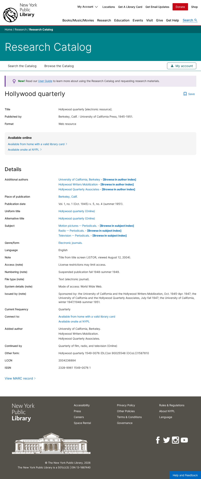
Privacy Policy (126, 405)
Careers (79, 417)
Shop (194, 6)
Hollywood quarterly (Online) (76, 211)
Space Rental (82, 423)
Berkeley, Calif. (68, 196)
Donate (180, 6)
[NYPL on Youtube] (184, 440)
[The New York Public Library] (20, 12)
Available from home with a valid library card (86, 316)
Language (165, 417)
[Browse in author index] (119, 179)
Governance (124, 423)
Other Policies (126, 411)
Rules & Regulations (171, 405)
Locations (108, 6)
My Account (85, 6)
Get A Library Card (130, 6)
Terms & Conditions (129, 417)
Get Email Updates (157, 6)
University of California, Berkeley (79, 179)
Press (77, 411)
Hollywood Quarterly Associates (78, 189)
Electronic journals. (70, 242)
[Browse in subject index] (117, 225)
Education (122, 20)
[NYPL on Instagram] (176, 440)
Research (104, 20)
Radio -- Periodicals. (71, 230)
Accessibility (82, 405)
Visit (149, 20)
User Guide (45, 81)
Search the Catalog (22, 66)
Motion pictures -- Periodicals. (77, 225)
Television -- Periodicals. (74, 235)
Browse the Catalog (59, 66)
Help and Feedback (185, 475)
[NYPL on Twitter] (167, 440)
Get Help (172, 20)
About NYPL (167, 411)
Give (159, 20)
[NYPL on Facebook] (158, 440)
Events (138, 20)
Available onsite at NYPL (74, 321)
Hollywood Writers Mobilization (78, 184)
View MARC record (19, 378)
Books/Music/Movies (78, 20)
